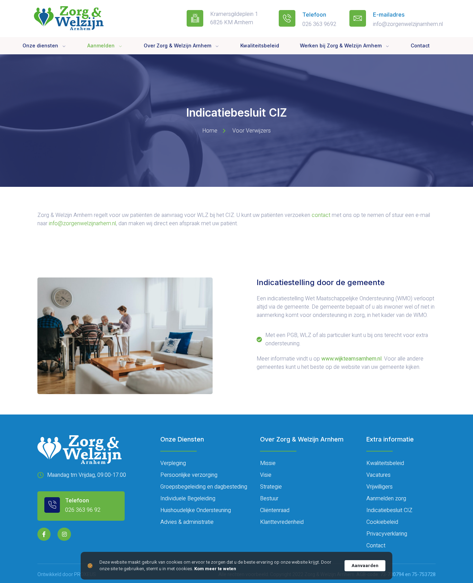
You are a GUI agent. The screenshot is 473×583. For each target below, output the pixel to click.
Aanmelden (101, 45)
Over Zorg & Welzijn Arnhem (177, 45)
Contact (420, 45)
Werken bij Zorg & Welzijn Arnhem (341, 45)
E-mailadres (388, 14)
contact (321, 215)
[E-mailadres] (357, 18)
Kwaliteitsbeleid (259, 45)
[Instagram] (64, 534)
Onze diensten (40, 45)
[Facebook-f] (44, 534)
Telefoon (314, 14)
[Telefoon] (287, 18)
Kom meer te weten (215, 569)
